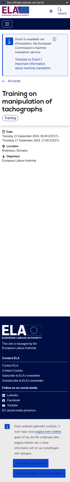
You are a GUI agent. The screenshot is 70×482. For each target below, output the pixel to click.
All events (14, 81)
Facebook (13, 400)
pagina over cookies (48, 431)
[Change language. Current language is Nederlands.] (51, 11)
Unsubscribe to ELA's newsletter (22, 380)
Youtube (12, 405)
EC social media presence (19, 410)
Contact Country (12, 370)
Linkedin (12, 395)
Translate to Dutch (27, 59)
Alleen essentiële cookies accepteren (39, 473)
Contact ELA (10, 365)
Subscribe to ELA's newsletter (21, 375)
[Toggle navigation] (7, 24)
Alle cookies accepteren (30, 463)
